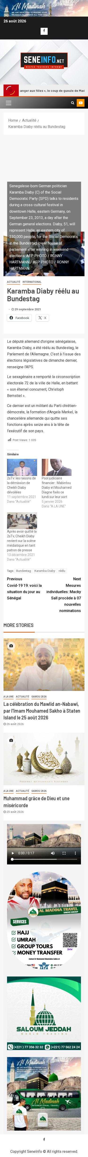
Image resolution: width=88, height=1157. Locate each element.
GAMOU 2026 (38, 696)
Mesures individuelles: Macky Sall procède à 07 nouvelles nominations (63, 595)
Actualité (13, 282)
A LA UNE (9, 696)
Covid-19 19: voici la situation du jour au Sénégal (24, 588)
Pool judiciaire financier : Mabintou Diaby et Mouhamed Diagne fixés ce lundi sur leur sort (57, 487)
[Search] (73, 102)
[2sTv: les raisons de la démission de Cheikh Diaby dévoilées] (22, 467)
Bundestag (23, 571)
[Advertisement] (44, 181)
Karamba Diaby (44, 571)
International (32, 282)
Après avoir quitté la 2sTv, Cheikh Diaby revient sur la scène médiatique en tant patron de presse (22, 541)
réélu (62, 571)
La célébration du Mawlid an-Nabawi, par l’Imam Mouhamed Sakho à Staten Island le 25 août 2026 (42, 711)
